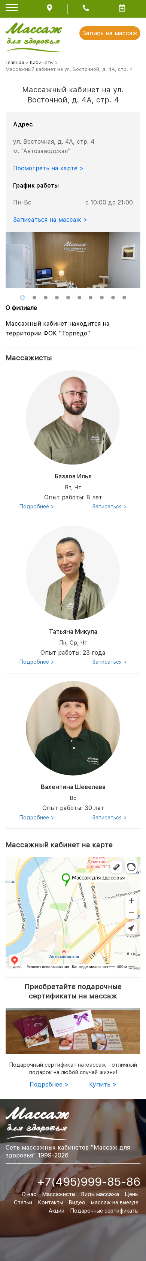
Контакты (50, 1202)
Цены (132, 1194)
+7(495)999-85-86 (88, 1181)
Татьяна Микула (73, 631)
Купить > (102, 1084)
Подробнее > (36, 506)
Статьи (23, 1202)
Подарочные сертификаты (104, 1211)
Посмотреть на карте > (48, 168)
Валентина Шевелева (73, 787)
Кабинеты (42, 62)
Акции (56, 1211)
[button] (22, 297)
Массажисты (58, 1194)
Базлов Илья (73, 476)
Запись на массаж (109, 33)
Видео (77, 1202)
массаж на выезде (115, 1202)
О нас (29, 1194)
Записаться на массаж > (50, 219)
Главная (15, 62)
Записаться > (109, 506)
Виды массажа (100, 1194)
